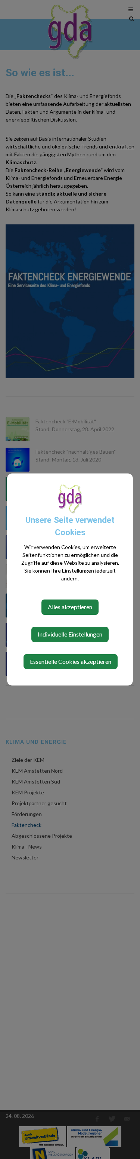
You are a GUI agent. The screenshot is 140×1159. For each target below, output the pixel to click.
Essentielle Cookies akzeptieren (70, 661)
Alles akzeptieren (70, 606)
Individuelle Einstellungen (70, 634)
